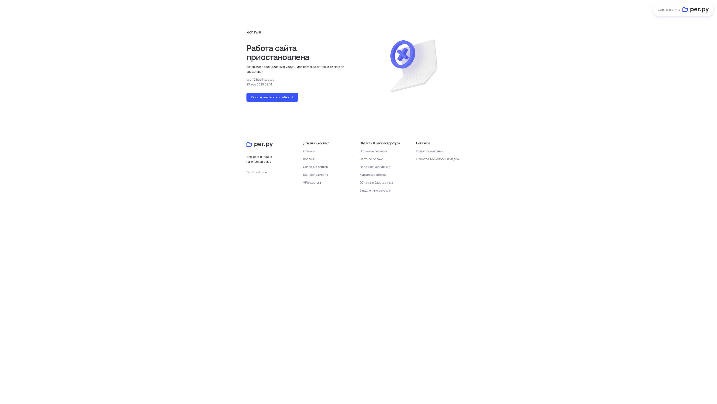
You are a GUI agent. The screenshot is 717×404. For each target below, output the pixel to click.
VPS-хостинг (312, 182)
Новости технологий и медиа (437, 159)
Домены (309, 151)
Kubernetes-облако (373, 175)
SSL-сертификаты (315, 175)
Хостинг (309, 159)
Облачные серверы (373, 151)
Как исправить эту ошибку (270, 97)
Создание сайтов (315, 167)
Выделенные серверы (375, 190)
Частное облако (371, 159)
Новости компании (429, 151)
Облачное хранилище (375, 167)
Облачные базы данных (376, 182)
